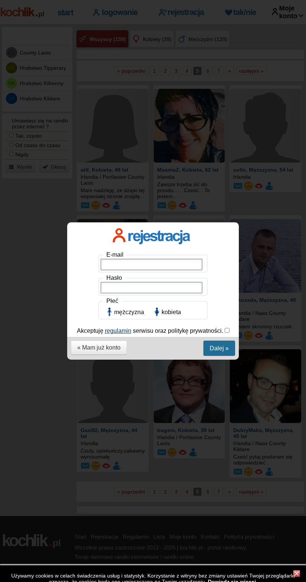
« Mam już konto (99, 347)
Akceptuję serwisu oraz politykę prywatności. (151, 331)
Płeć (112, 301)
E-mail (115, 254)
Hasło (114, 278)
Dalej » (219, 348)
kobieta (171, 312)
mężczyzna (129, 312)
